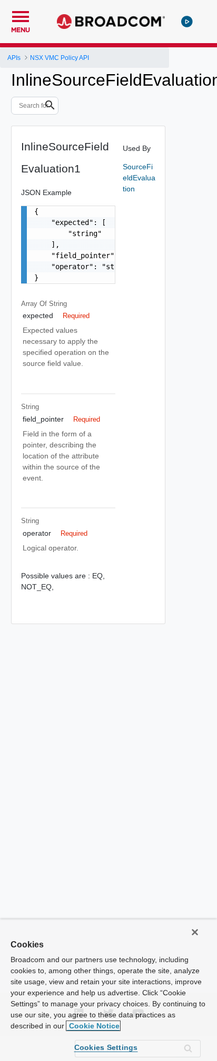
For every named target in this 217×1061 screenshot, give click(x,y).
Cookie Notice (93, 1026)
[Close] (195, 932)
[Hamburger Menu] (20, 15)
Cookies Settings (106, 1047)
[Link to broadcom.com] (111, 21)
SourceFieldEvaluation (139, 177)
